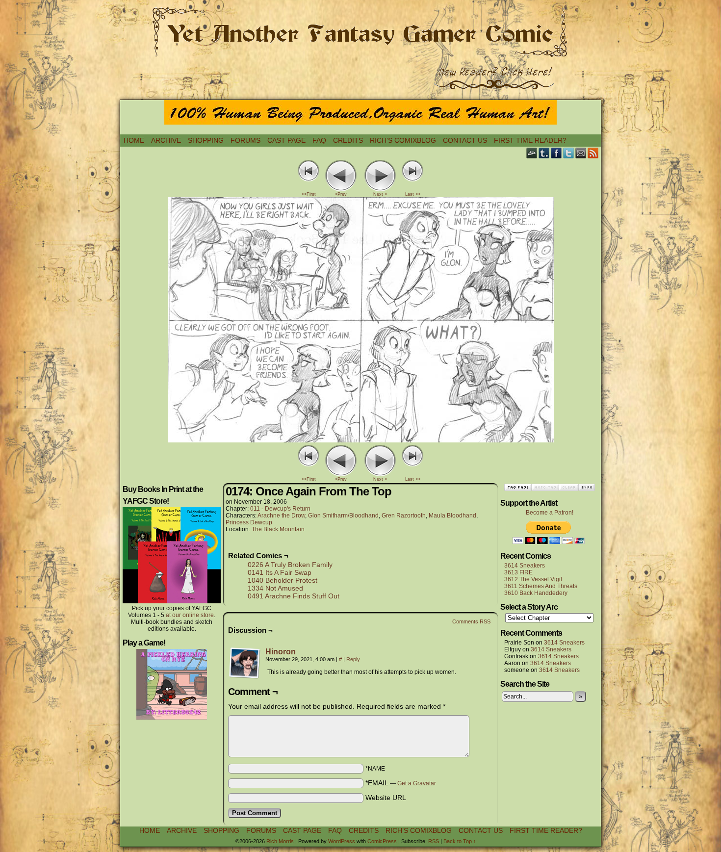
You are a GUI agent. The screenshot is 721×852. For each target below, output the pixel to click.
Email (581, 153)
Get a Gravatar (416, 783)
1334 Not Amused (275, 588)
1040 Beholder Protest (282, 580)
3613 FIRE (518, 572)
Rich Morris (280, 841)
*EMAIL (400, 783)
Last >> (412, 194)
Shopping (206, 140)
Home (134, 140)
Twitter (569, 153)
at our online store (190, 615)
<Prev (341, 194)
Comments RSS (471, 621)
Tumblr (544, 153)
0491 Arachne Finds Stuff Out (293, 596)
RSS (593, 153)
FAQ (319, 140)
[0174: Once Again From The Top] (361, 440)
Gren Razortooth (404, 515)
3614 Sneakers (524, 565)
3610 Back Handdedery (535, 593)
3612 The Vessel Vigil (533, 579)
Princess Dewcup (249, 522)
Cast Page (286, 140)
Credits (348, 140)
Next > (380, 194)
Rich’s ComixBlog (403, 140)
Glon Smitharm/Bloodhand (343, 515)
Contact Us (465, 140)
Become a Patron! (549, 512)
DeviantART (532, 153)
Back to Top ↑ (459, 841)
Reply (353, 659)
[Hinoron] (244, 676)
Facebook (556, 153)
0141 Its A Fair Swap (279, 572)
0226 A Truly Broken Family (290, 564)
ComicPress (382, 841)
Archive (166, 140)
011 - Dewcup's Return (280, 508)
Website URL (385, 797)
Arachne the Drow (281, 515)
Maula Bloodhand (452, 515)
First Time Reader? (530, 140)
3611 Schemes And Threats (540, 586)
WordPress (341, 841)
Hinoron (280, 651)
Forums (245, 140)
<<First (309, 194)
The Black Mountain (278, 529)
